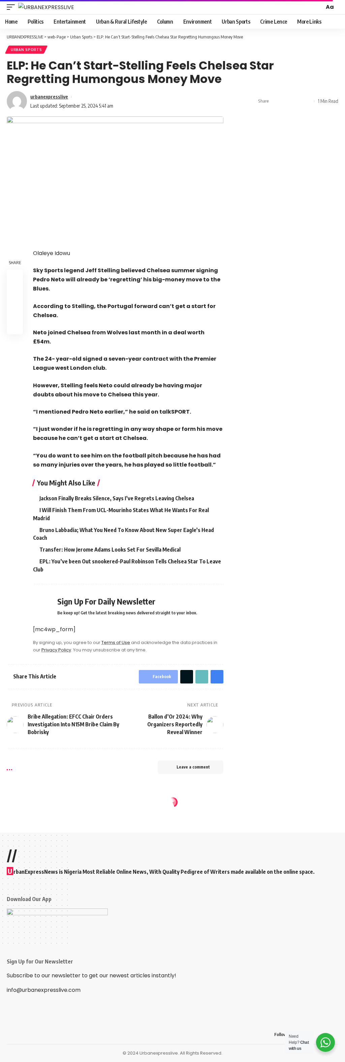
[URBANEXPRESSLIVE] (46, 7)
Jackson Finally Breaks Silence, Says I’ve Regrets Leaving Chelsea (116, 498)
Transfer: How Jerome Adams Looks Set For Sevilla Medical (110, 549)
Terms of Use (115, 642)
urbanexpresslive (49, 96)
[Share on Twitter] (286, 101)
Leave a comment (193, 767)
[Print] (307, 101)
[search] (318, 7)
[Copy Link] (297, 101)
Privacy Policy (56, 650)
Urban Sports (26, 50)
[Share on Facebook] (276, 101)
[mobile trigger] (12, 7)
